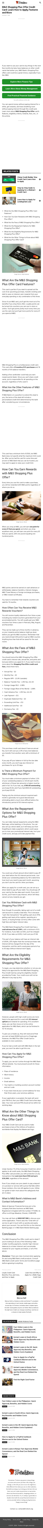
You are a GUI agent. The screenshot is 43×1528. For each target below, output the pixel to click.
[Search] (40, 2)
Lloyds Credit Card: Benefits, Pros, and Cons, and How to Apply (11, 1275)
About (21, 1522)
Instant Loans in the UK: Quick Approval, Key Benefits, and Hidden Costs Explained (25, 1349)
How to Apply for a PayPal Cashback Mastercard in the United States (25, 1359)
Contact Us (35, 1519)
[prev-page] (3, 1389)
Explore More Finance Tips (21, 82)
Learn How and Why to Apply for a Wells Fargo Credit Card (33, 1275)
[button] (3, 2)
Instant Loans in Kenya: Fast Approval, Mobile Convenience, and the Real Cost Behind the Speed (20, 1451)
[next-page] (6, 1389)
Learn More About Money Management (21, 89)
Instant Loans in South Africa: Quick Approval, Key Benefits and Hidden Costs (27, 1339)
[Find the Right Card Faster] (7, 1382)
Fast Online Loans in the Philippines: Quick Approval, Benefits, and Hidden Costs (25, 1329)
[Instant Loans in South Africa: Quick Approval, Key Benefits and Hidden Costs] (7, 1339)
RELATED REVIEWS (9, 1321)
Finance (5, 1406)
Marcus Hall (21, 1298)
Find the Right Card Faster (24, 1380)
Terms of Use (17, 1519)
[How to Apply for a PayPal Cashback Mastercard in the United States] (7, 1359)
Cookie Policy (26, 1519)
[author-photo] (21, 1295)
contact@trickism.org (25, 1509)
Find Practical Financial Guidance (21, 96)
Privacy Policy (7, 1519)
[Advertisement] (21, 40)
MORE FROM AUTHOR (25, 1321)
